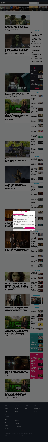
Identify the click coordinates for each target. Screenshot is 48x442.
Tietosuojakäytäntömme (32, 230)
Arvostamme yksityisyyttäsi (18, 213)
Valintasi (30, 213)
